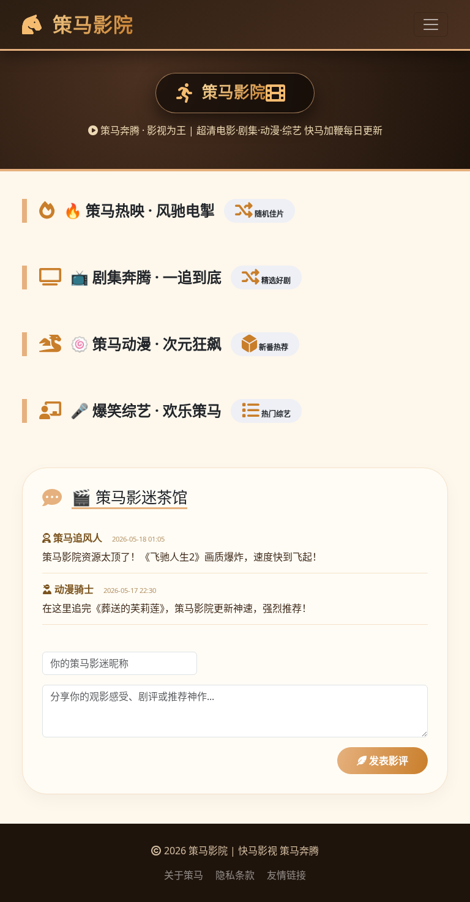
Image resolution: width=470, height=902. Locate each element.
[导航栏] (431, 24)
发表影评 (387, 760)
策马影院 (90, 24)
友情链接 (286, 875)
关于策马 (183, 875)
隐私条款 (235, 875)
